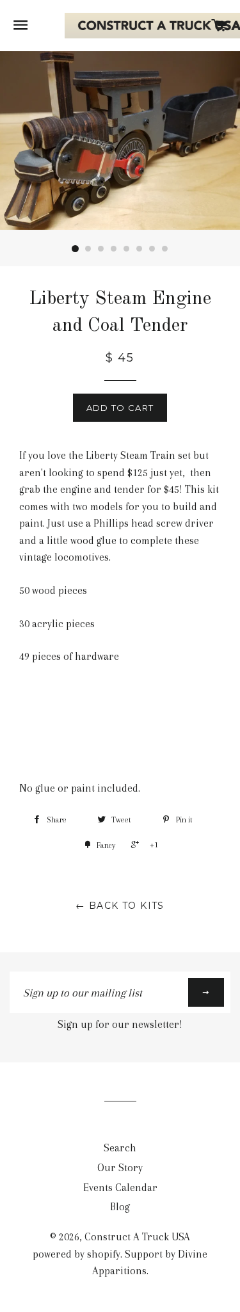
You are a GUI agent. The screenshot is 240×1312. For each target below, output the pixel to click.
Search (120, 1148)
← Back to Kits (120, 905)
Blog (120, 1207)
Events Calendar (120, 1187)
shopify (103, 1254)
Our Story (120, 1168)
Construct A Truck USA (137, 1237)
